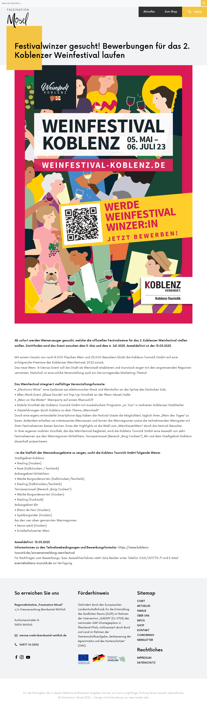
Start (141, 601)
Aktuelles (149, 11)
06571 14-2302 (29, 644)
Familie (141, 611)
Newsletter (145, 640)
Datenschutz (146, 663)
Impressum (144, 658)
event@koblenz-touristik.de (33, 563)
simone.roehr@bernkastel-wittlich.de (42, 635)
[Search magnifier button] (204, 3)
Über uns (143, 616)
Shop (140, 625)
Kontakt (143, 630)
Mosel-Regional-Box (178, 22)
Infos (141, 620)
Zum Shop (171, 11)
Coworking (145, 635)
